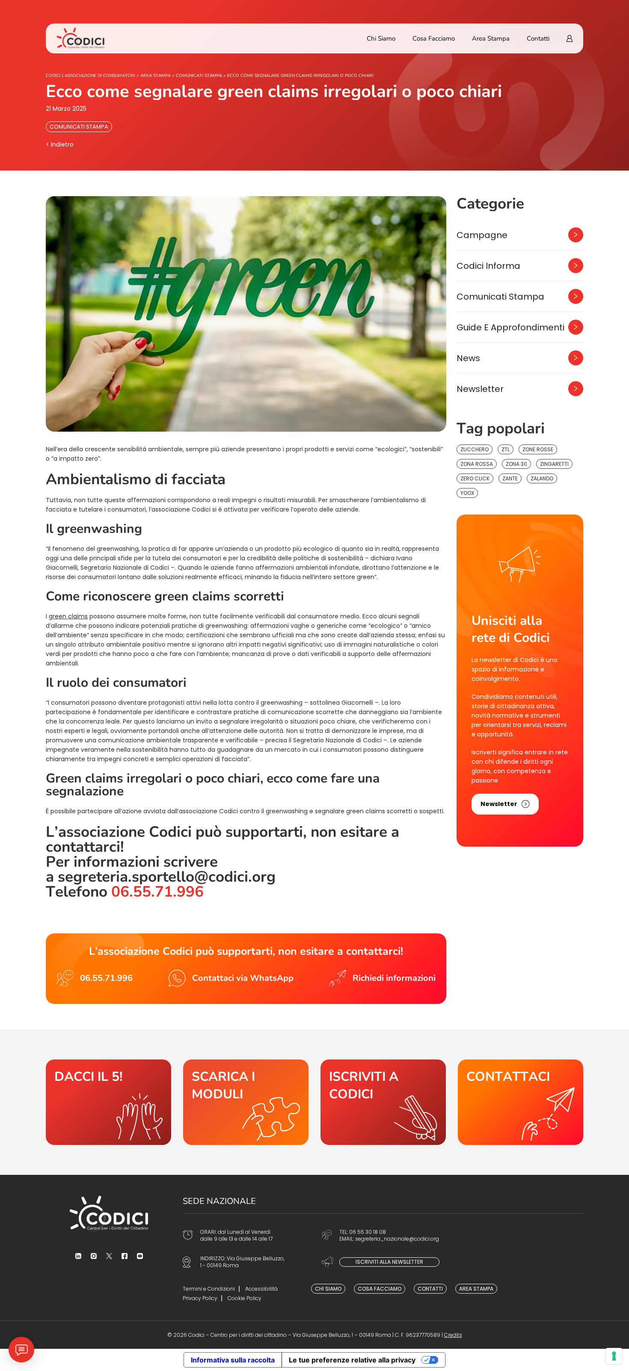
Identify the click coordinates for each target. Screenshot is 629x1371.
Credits (453, 1335)
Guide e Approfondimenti (510, 327)
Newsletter (480, 389)
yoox (467, 493)
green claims (68, 616)
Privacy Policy (200, 1298)
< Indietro (60, 144)
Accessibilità (261, 1288)
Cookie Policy (244, 1298)
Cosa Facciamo (433, 38)
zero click (475, 478)
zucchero (474, 449)
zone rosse (537, 449)
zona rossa (476, 464)
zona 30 (516, 464)
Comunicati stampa (79, 127)
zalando (542, 478)
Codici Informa (488, 266)
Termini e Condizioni (209, 1288)
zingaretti (554, 464)
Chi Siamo (381, 38)
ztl (505, 449)
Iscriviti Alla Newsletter (389, 1261)
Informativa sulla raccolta (233, 1360)
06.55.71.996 (157, 892)
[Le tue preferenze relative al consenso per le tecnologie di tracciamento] (614, 1356)
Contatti (538, 38)
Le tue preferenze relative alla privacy (352, 1360)
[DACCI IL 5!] (108, 1102)
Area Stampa (491, 38)
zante (510, 478)
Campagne (482, 235)
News (468, 358)
